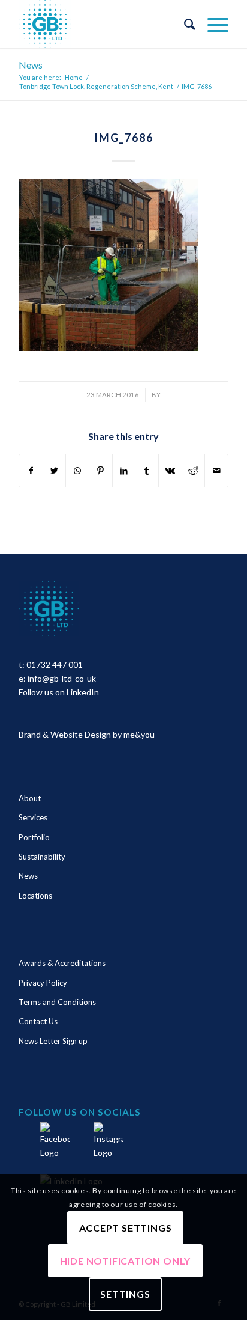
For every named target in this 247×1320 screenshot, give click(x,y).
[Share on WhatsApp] (77, 470)
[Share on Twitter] (54, 470)
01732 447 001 (54, 664)
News (31, 64)
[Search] (183, 24)
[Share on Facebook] (31, 470)
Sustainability (42, 856)
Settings (125, 1294)
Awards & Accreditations (62, 963)
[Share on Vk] (170, 470)
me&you (139, 734)
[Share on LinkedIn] (124, 470)
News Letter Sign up (53, 1041)
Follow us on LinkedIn (59, 692)
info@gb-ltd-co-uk (62, 678)
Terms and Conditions (57, 1002)
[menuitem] (183, 24)
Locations (35, 895)
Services (33, 817)
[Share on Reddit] (193, 470)
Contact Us (38, 1021)
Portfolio (34, 837)
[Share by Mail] (216, 470)
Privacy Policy (43, 983)
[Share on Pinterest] (100, 470)
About (30, 798)
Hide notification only (125, 1261)
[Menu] (211, 24)
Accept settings (125, 1227)
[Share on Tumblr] (146, 470)
